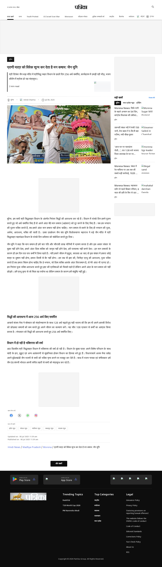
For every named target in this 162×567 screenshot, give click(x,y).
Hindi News (14, 447)
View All (152, 98)
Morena (47, 447)
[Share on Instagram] (35, 415)
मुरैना (10, 59)
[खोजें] (153, 6)
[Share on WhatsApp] (27, 415)
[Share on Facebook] (11, 415)
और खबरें (59, 463)
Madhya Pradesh (32, 447)
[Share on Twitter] (19, 415)
